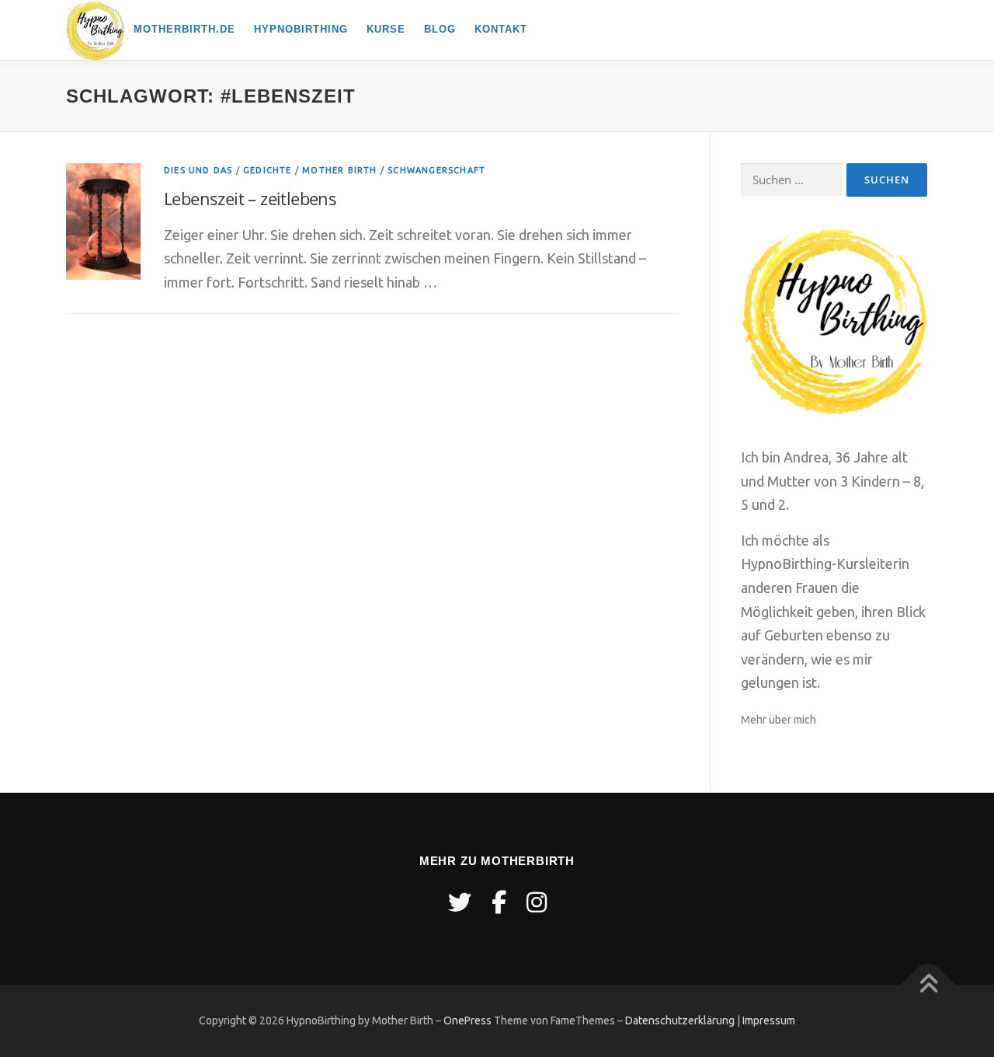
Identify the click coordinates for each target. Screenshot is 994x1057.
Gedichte (267, 170)
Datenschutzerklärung (680, 1020)
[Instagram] (537, 902)
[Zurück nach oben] (928, 985)
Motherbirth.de (184, 29)
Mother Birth (339, 170)
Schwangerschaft (436, 170)
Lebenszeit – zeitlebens (250, 198)
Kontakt (500, 29)
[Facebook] (499, 902)
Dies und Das (198, 170)
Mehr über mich (778, 719)
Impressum (768, 1020)
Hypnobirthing (301, 29)
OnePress (467, 1020)
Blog (440, 29)
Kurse (386, 29)
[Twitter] (459, 902)
